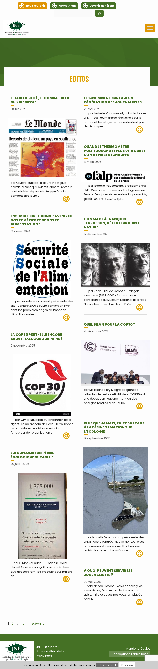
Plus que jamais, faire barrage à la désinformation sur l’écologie (114, 427)
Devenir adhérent (102, 6)
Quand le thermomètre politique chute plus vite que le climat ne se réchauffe (114, 150)
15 (23, 623)
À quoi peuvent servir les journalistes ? (108, 572)
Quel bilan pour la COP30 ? (109, 324)
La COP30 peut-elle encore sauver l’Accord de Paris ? (37, 336)
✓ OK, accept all (106, 665)
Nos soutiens (67, 6)
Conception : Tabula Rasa (129, 654)
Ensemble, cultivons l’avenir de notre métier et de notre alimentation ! (42, 220)
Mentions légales (138, 648)
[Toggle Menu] (150, 28)
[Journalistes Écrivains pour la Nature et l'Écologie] (16, 28)
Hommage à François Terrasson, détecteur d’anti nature (112, 223)
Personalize (127, 665)
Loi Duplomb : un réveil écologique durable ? (32, 454)
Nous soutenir (35, 6)
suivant (35, 623)
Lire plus (68, 199)
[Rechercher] (99, 13)
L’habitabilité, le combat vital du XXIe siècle (41, 100)
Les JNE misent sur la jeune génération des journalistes (113, 100)
